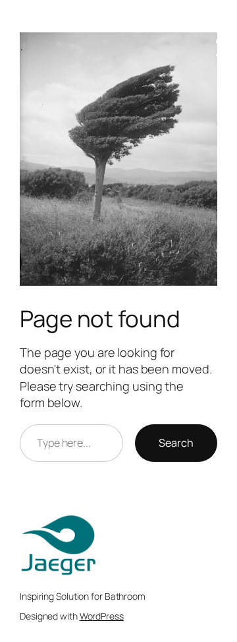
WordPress (102, 616)
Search (176, 442)
